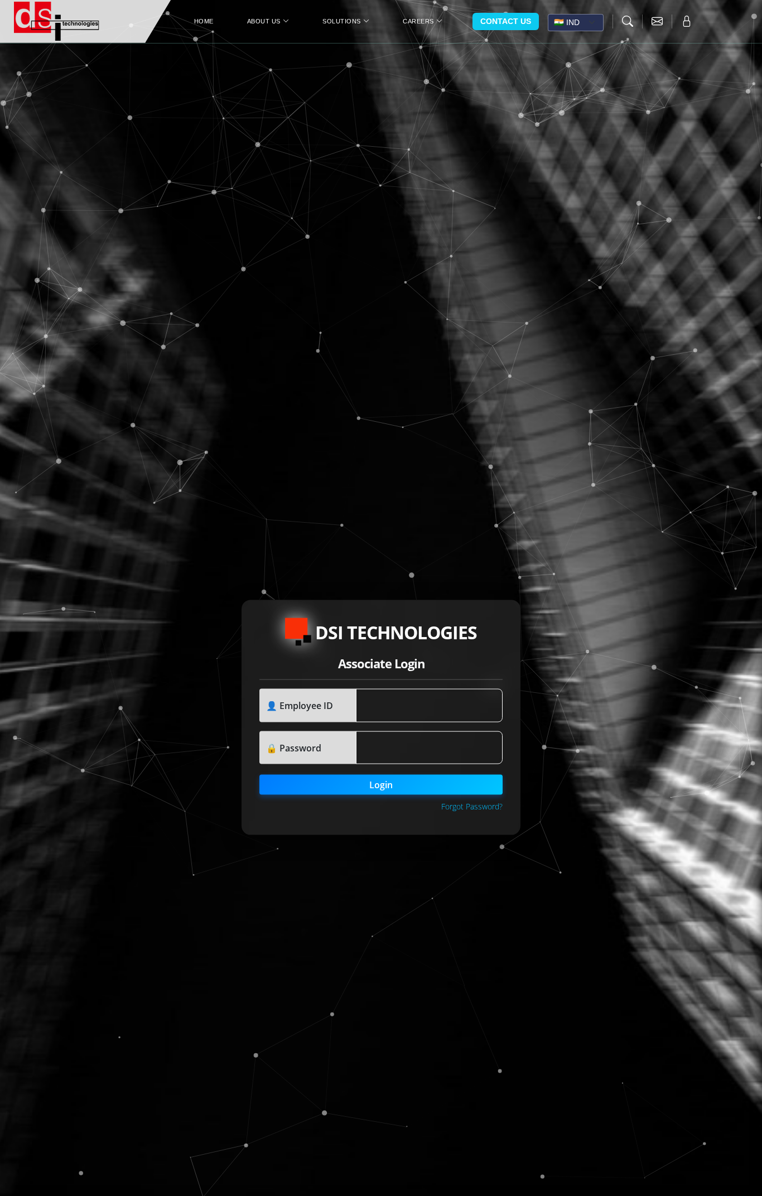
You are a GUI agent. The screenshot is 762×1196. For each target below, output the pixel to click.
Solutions (341, 21)
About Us (264, 21)
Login (381, 785)
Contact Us (505, 21)
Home (204, 21)
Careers (418, 21)
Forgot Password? (472, 806)
